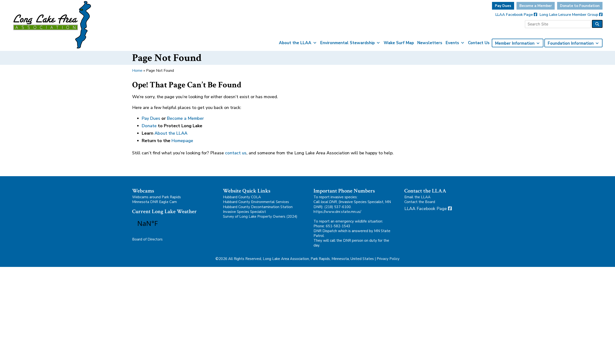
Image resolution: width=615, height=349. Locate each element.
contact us (235, 153)
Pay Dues (503, 5)
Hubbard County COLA (242, 197)
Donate (149, 126)
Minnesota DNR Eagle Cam (154, 201)
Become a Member (535, 5)
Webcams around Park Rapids (156, 197)
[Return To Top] (603, 341)
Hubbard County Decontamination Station (258, 207)
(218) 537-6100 (337, 207)
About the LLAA (295, 43)
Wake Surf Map (399, 43)
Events (452, 43)
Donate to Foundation (580, 5)
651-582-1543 (338, 226)
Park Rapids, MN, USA (161, 223)
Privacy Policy (388, 258)
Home (137, 70)
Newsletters (429, 43)
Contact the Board (419, 201)
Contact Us (479, 43)
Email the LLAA (417, 197)
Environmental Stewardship (347, 43)
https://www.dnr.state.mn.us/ (337, 211)
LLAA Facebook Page (514, 14)
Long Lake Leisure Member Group (569, 14)
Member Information (515, 43)
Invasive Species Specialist (244, 211)
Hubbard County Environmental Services (256, 201)
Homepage (182, 141)
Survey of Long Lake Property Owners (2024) (260, 216)
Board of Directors (147, 239)
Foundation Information (571, 43)
